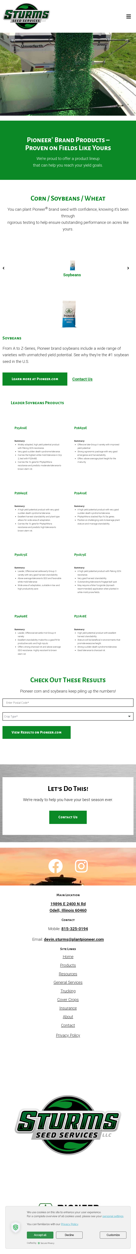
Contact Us (82, 379)
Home (68, 956)
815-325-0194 (74, 928)
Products (68, 965)
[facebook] (55, 866)
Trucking (68, 991)
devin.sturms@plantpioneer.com (74, 939)
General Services (68, 982)
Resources (68, 973)
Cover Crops (68, 999)
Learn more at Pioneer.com (35, 379)
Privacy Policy (68, 1035)
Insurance (68, 1008)
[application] (68, 1227)
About (68, 1016)
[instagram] (81, 866)
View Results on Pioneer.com (37, 732)
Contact (68, 1025)
